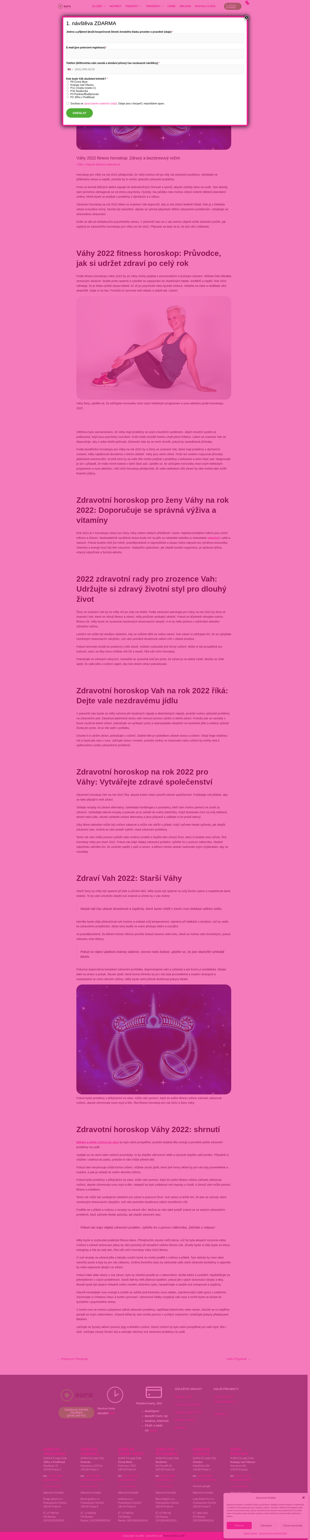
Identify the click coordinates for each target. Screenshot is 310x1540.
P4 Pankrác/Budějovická (84, 94)
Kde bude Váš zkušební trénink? (87, 78)
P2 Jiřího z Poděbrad (82, 97)
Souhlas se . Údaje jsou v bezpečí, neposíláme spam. (117, 103)
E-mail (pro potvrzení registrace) (86, 47)
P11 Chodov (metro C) (83, 88)
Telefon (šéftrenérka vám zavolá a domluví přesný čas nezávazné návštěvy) (113, 63)
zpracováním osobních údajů (100, 103)
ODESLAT (79, 113)
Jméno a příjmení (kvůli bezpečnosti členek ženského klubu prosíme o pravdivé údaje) (119, 31)
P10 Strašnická (79, 91)
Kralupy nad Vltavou (82, 85)
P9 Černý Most (78, 81)
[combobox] (70, 69)
